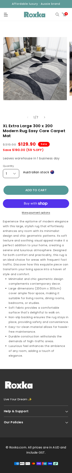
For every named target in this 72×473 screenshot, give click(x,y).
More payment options (36, 212)
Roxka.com (17, 447)
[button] (6, 14)
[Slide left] (27, 117)
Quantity (8, 166)
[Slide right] (44, 117)
